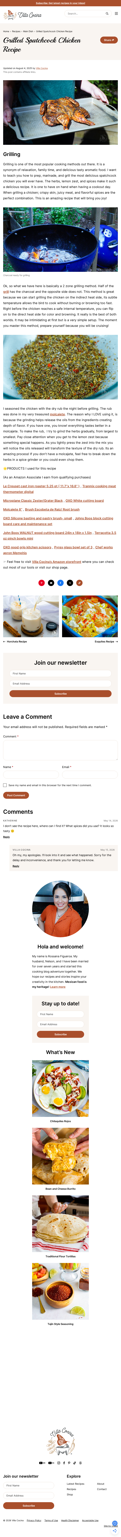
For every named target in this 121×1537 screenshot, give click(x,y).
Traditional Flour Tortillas (61, 1256)
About (100, 1483)
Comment (11, 736)
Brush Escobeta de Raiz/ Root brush (52, 509)
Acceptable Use (90, 1520)
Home (6, 31)
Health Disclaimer (70, 1520)
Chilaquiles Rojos (60, 1121)
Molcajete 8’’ (12, 509)
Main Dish (28, 31)
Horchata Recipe (16, 641)
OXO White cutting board (85, 501)
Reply (6, 836)
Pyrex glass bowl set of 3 (73, 547)
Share (107, 40)
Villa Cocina (42, 68)
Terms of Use (51, 1520)
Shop (70, 1494)
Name (8, 767)
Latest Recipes (75, 1483)
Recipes (16, 31)
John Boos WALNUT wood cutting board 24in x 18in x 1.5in (47, 533)
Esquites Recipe (105, 641)
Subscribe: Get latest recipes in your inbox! (60, 3)
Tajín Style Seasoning (60, 1324)
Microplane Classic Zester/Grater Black (33, 501)
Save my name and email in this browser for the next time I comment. (50, 785)
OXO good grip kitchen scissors (27, 547)
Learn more (58, 986)
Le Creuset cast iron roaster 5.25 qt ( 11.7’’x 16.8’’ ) (41, 486)
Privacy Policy (34, 1520)
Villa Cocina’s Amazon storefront (56, 562)
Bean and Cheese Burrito (61, 1188)
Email (66, 767)
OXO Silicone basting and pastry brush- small (37, 518)
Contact (102, 1489)
